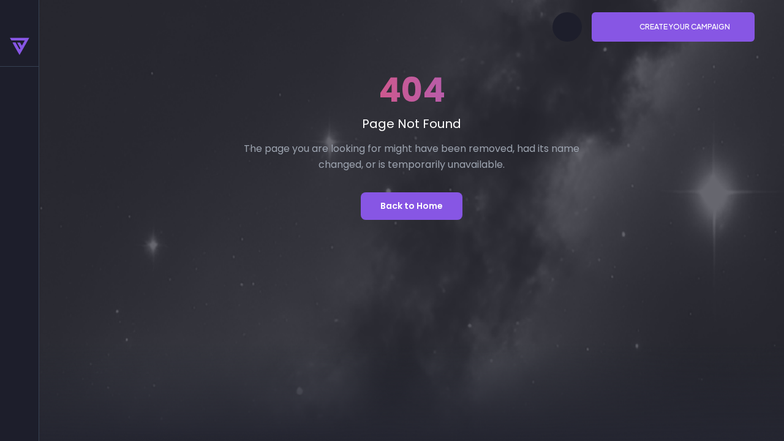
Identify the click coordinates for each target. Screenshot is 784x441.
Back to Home (411, 206)
